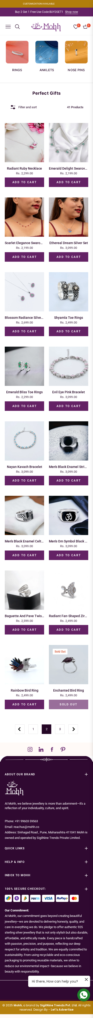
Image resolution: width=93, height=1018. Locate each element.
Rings (17, 70)
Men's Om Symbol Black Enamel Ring (68, 541)
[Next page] (73, 729)
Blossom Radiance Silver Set (24, 318)
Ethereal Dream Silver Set (68, 243)
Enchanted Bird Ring (68, 690)
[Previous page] (20, 729)
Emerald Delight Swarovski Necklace (68, 168)
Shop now (71, 12)
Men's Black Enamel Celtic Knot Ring (24, 541)
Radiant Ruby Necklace (24, 168)
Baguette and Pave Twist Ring (24, 616)
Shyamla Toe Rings (68, 318)
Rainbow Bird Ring (24, 690)
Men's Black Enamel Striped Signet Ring (68, 467)
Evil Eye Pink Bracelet (68, 392)
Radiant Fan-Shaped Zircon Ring (68, 616)
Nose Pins (76, 70)
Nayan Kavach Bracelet (24, 467)
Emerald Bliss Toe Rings (24, 392)
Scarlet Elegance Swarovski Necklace (24, 243)
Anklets (47, 70)
